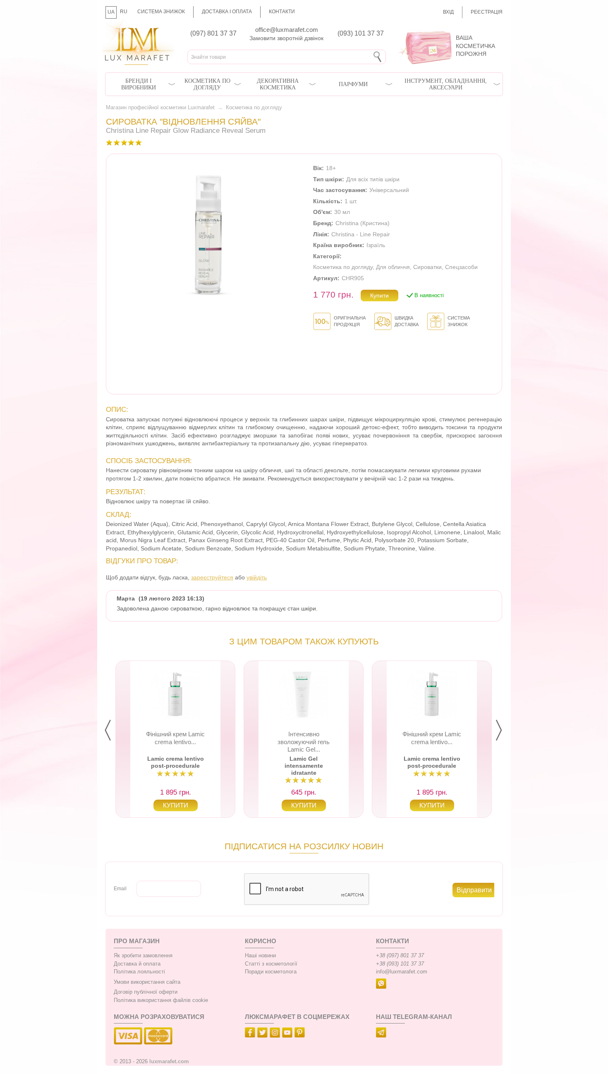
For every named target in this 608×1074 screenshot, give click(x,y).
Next (505, 730)
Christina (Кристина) (362, 223)
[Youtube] (288, 1033)
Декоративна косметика (278, 84)
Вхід (448, 12)
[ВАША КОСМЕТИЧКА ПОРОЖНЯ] (447, 29)
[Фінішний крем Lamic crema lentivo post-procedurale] (175, 694)
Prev (114, 730)
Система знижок (161, 11)
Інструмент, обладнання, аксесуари (446, 84)
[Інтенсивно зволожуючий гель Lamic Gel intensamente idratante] (304, 694)
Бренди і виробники (138, 84)
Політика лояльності (139, 972)
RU (123, 11)
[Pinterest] (300, 1033)
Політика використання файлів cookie (161, 1000)
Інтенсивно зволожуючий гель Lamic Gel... (304, 741)
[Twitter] (263, 1033)
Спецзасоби (461, 267)
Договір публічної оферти (145, 992)
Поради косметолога (271, 972)
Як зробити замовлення (143, 956)
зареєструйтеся (212, 577)
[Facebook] (251, 1033)
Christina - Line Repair (360, 234)
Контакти (282, 11)
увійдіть (257, 577)
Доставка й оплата (137, 964)
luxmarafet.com (169, 1061)
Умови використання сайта (147, 982)
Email (120, 888)
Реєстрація (487, 12)
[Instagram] (276, 1033)
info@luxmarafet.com (401, 972)
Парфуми (353, 84)
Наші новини (260, 956)
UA (111, 12)
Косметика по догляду (207, 84)
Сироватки (427, 267)
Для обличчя (393, 267)
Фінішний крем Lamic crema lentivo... (175, 737)
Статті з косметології (271, 964)
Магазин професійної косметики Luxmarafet (160, 108)
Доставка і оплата (227, 11)
